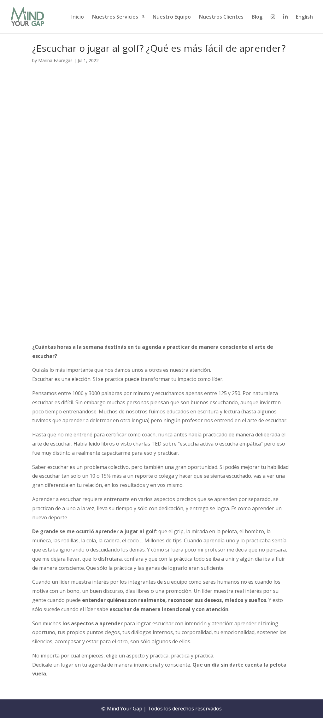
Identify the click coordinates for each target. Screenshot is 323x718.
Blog (257, 17)
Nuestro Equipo (172, 17)
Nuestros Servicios (115, 17)
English (304, 17)
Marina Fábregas (55, 60)
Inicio (77, 17)
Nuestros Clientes (221, 17)
